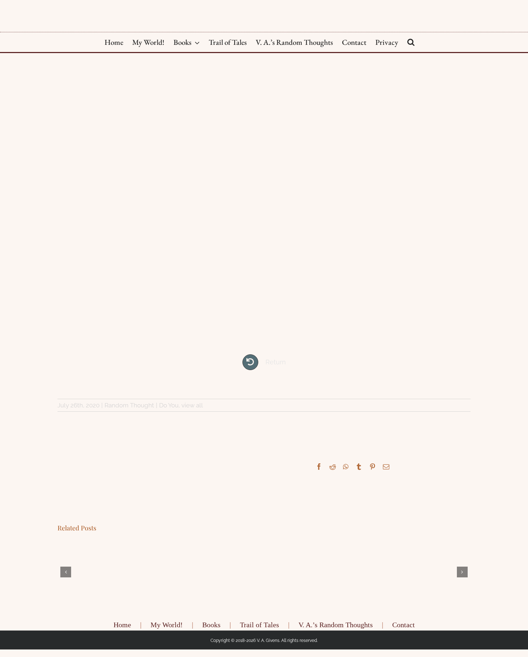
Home (122, 627)
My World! (166, 627)
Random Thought (129, 405)
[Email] (386, 467)
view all (192, 405)
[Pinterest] (372, 467)
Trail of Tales (259, 627)
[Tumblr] (359, 467)
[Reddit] (332, 467)
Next (457, 383)
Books (211, 627)
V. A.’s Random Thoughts (335, 627)
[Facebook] (319, 467)
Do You (169, 405)
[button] (410, 42)
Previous (76, 383)
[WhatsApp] (345, 467)
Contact (403, 627)
